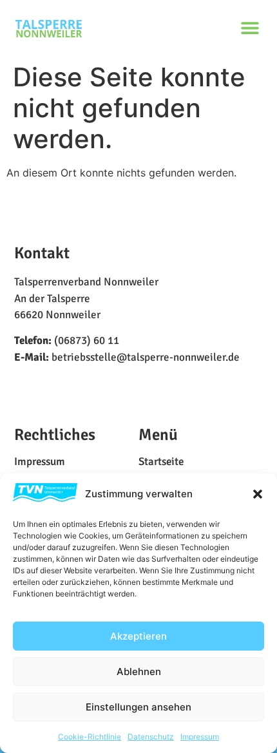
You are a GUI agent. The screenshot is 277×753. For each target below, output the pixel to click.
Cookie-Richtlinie (89, 736)
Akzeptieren (138, 636)
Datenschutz (151, 736)
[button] (257, 494)
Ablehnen (139, 671)
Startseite (161, 461)
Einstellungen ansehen (138, 707)
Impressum (199, 736)
